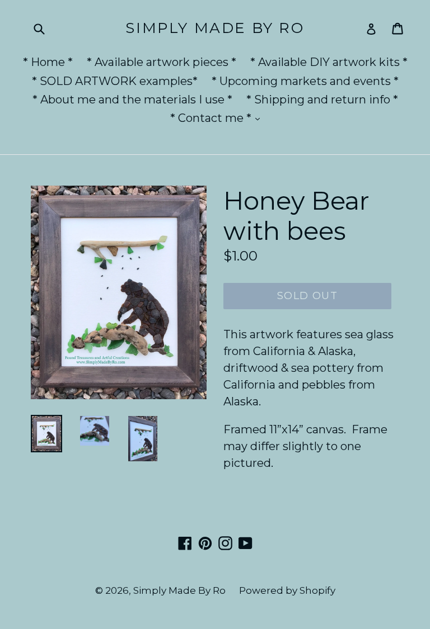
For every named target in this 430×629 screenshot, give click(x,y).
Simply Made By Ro (214, 28)
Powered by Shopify (287, 590)
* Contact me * (217, 118)
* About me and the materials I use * (132, 99)
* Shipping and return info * (322, 99)
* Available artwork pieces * (161, 62)
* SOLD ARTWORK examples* (115, 81)
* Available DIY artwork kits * (329, 62)
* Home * (48, 62)
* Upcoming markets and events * (305, 81)
